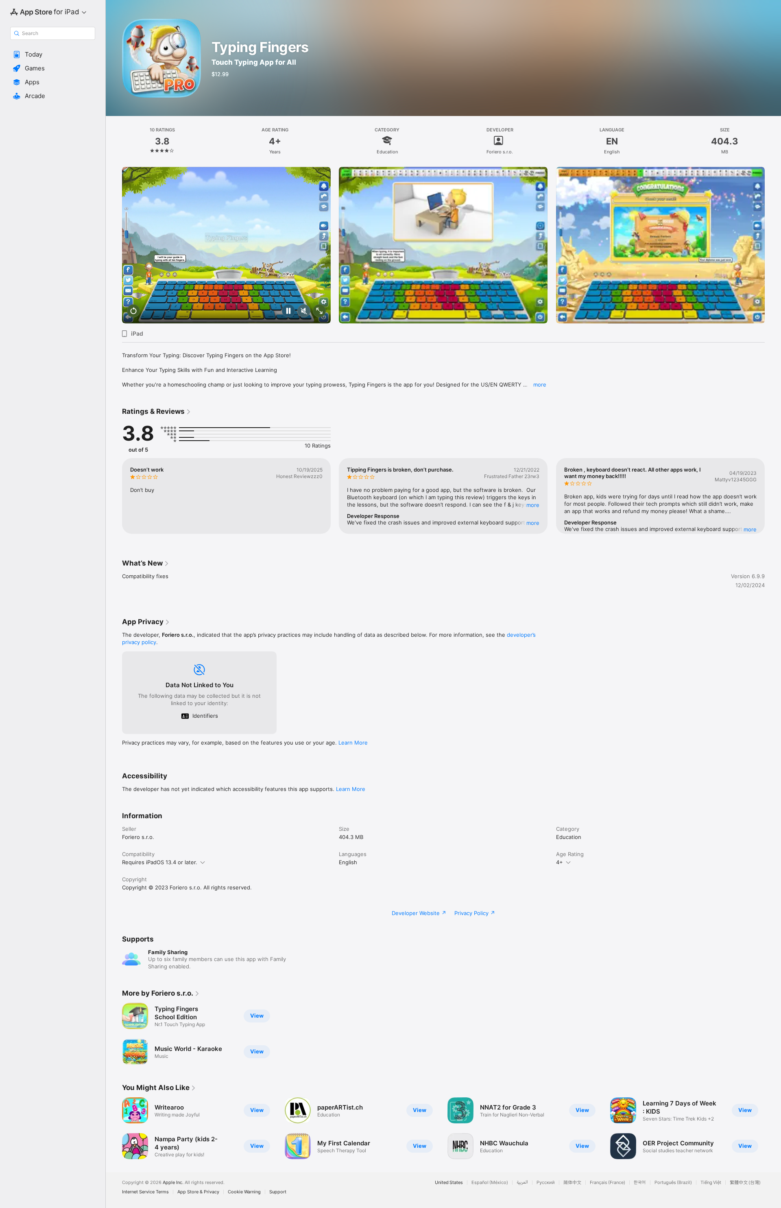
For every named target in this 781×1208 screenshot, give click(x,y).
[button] (53, 54)
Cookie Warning (244, 1192)
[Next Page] (773, 245)
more (539, 384)
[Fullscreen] (319, 311)
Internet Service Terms (145, 1192)
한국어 (640, 1182)
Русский (546, 1182)
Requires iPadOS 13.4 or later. (159, 862)
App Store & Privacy (198, 1192)
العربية (522, 1182)
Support (277, 1192)
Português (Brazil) (673, 1182)
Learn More (353, 742)
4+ (559, 862)
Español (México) (489, 1182)
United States (449, 1182)
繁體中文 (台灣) (745, 1182)
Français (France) (607, 1182)
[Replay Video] (133, 311)
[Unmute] (303, 311)
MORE (533, 505)
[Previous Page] (114, 245)
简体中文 (572, 1182)
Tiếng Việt (710, 1182)
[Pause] (288, 311)
